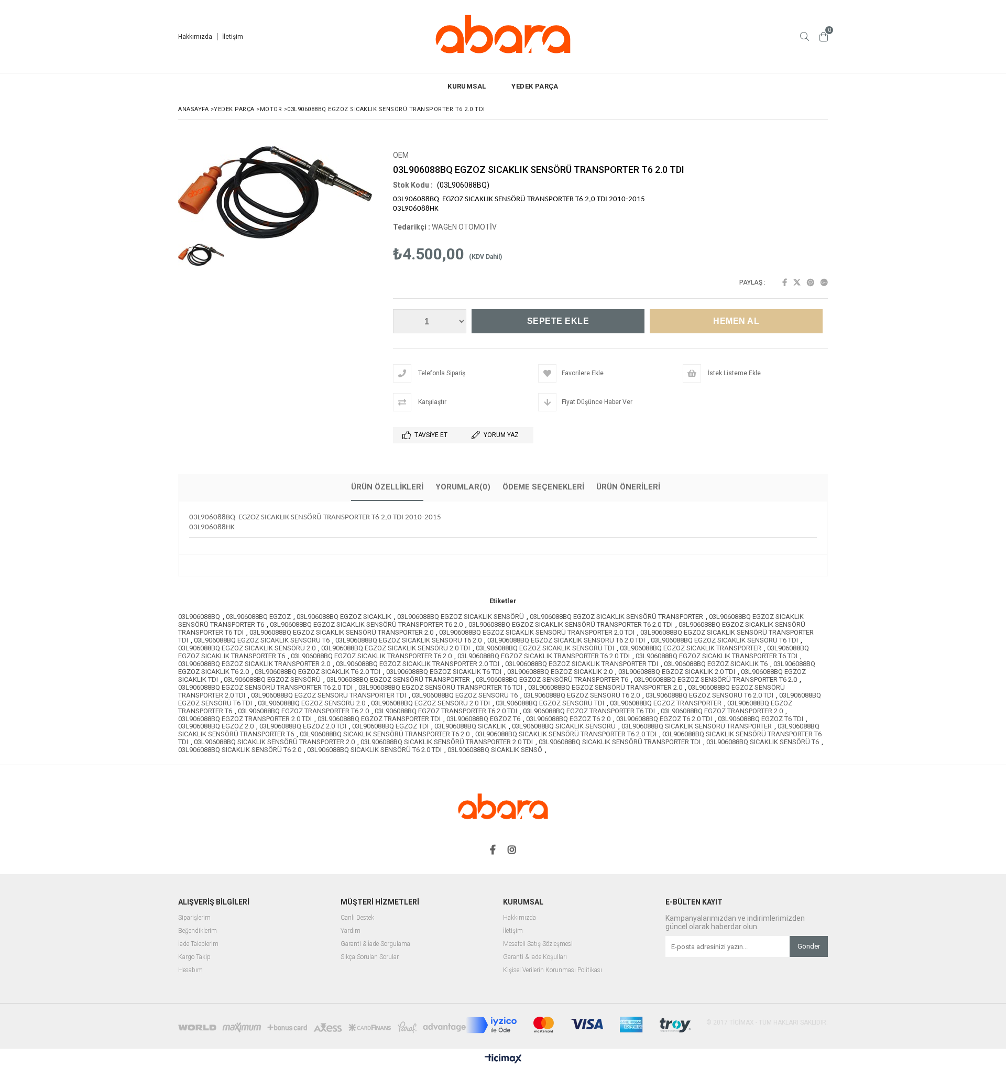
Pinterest (810, 282)
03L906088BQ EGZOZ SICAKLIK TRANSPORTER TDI (581, 664)
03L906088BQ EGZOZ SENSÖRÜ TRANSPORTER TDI (328, 695)
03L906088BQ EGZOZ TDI (390, 726)
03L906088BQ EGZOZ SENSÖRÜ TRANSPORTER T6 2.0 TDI (265, 687)
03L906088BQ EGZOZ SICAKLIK (344, 616)
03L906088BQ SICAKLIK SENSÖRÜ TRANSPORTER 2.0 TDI (446, 742)
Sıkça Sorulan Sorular (370, 957)
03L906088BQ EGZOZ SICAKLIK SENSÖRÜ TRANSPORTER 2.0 (341, 632)
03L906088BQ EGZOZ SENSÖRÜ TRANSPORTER (398, 679)
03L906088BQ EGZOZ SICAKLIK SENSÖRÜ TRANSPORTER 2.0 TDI (537, 632)
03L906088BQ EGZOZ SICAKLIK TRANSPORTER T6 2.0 (371, 656)
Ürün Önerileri (628, 487)
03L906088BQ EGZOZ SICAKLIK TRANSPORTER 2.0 (254, 664)
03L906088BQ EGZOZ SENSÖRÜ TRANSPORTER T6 (552, 679)
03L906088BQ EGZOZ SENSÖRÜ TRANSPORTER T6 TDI (440, 687)
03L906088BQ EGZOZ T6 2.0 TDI (664, 719)
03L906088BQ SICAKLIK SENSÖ (494, 750)
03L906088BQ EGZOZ (258, 616)
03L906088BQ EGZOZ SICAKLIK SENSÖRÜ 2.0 (246, 648)
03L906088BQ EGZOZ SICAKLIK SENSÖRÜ (460, 616)
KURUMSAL (466, 86)
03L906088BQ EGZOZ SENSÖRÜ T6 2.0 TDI (709, 695)
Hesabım (190, 970)
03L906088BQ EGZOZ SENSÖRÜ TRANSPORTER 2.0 (605, 687)
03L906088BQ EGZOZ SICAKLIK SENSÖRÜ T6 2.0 (408, 640)
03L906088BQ (199, 616)
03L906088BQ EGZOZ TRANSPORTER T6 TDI (589, 711)
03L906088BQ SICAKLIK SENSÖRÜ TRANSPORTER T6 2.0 (384, 734)
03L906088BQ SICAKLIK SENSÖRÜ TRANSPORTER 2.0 (274, 742)
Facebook (784, 282)
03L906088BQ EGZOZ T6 (483, 719)
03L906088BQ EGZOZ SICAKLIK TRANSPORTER (690, 648)
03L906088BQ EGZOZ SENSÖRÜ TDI (550, 703)
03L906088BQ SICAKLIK (470, 726)
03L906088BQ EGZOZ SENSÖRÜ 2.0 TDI (430, 703)
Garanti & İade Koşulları (535, 957)
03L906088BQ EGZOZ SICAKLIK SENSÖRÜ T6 (262, 640)
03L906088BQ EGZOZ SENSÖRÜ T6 (465, 695)
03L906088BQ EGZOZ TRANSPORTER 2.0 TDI (245, 719)
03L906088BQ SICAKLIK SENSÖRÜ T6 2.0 (239, 750)
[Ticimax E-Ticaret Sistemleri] (503, 1059)
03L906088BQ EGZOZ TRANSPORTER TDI (379, 719)
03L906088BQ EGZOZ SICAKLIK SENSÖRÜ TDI (545, 648)
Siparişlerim (194, 917)
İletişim (232, 36)
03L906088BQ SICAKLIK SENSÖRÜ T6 (762, 742)
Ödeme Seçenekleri (543, 487)
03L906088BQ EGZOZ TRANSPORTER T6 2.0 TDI (446, 711)
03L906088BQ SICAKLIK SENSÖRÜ (564, 726)
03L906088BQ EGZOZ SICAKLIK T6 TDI (443, 672)
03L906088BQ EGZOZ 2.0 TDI (302, 726)
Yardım (350, 931)
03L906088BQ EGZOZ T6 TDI (760, 719)
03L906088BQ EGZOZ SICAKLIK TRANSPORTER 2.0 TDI (417, 664)
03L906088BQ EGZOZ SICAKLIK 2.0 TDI (676, 672)
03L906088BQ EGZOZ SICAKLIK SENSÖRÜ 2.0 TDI (395, 648)
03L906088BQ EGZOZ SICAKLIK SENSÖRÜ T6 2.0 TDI (566, 640)
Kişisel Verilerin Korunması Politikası (552, 970)
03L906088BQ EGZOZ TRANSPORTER (665, 703)
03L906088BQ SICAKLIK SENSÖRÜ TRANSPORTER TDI (620, 742)
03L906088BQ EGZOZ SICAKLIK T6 (716, 664)
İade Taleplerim (198, 944)
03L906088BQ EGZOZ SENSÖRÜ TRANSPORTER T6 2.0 (715, 679)
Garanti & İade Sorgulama (375, 944)
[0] (823, 36)
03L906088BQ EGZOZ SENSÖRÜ (272, 679)
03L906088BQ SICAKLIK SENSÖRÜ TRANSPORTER (696, 726)
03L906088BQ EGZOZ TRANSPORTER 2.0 (722, 711)
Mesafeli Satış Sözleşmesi (538, 944)
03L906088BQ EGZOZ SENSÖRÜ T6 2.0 (581, 695)
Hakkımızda (195, 36)
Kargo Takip (194, 957)
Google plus (824, 282)
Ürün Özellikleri (387, 487)
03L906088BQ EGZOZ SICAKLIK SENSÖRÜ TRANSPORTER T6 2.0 (366, 624)
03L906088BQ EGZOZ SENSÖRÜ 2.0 (311, 703)
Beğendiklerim (197, 931)
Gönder (808, 946)
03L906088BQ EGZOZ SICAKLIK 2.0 (560, 672)
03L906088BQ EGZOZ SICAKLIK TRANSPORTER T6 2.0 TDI (543, 656)
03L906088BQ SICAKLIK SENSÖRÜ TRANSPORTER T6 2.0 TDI (566, 734)
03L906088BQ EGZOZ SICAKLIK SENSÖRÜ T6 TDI (724, 640)
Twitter (797, 282)
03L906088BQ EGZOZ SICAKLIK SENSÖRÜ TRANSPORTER (616, 616)
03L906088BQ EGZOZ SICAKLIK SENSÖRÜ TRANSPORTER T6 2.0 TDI (570, 624)
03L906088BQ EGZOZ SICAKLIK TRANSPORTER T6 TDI (716, 656)
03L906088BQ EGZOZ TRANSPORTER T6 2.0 (303, 711)
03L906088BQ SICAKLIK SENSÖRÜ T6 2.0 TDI (374, 750)
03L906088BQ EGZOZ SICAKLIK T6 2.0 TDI (317, 672)
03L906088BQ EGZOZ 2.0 (216, 726)
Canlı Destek (357, 917)
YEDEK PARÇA (534, 86)
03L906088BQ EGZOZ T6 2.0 (568, 719)
